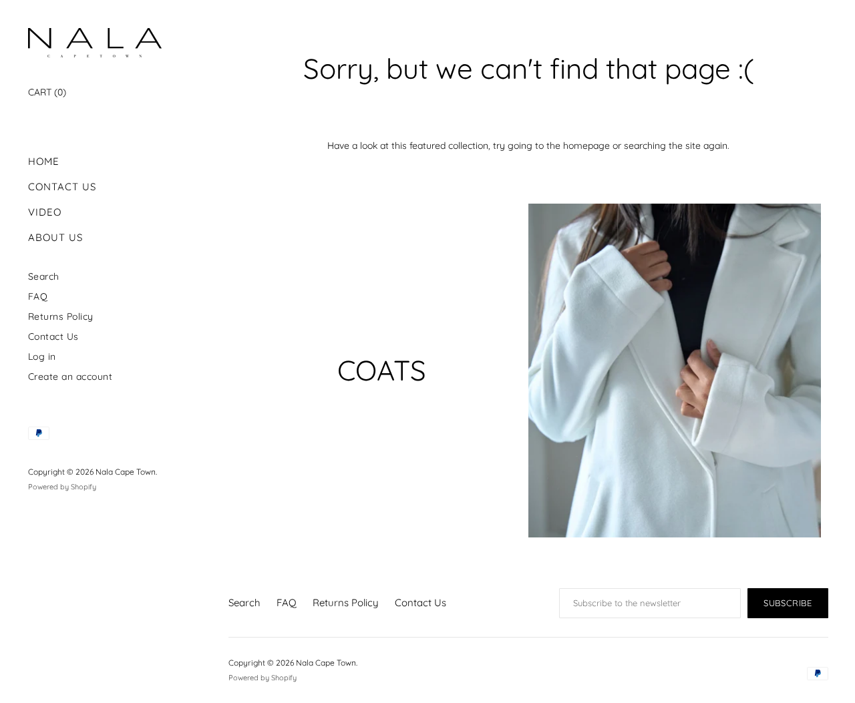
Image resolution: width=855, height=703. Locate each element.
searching (645, 145)
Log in (42, 356)
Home (43, 161)
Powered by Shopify (62, 486)
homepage (586, 145)
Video (44, 212)
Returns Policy (61, 316)
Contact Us (62, 186)
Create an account (70, 376)
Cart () (47, 91)
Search (43, 276)
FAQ (38, 296)
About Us (55, 237)
